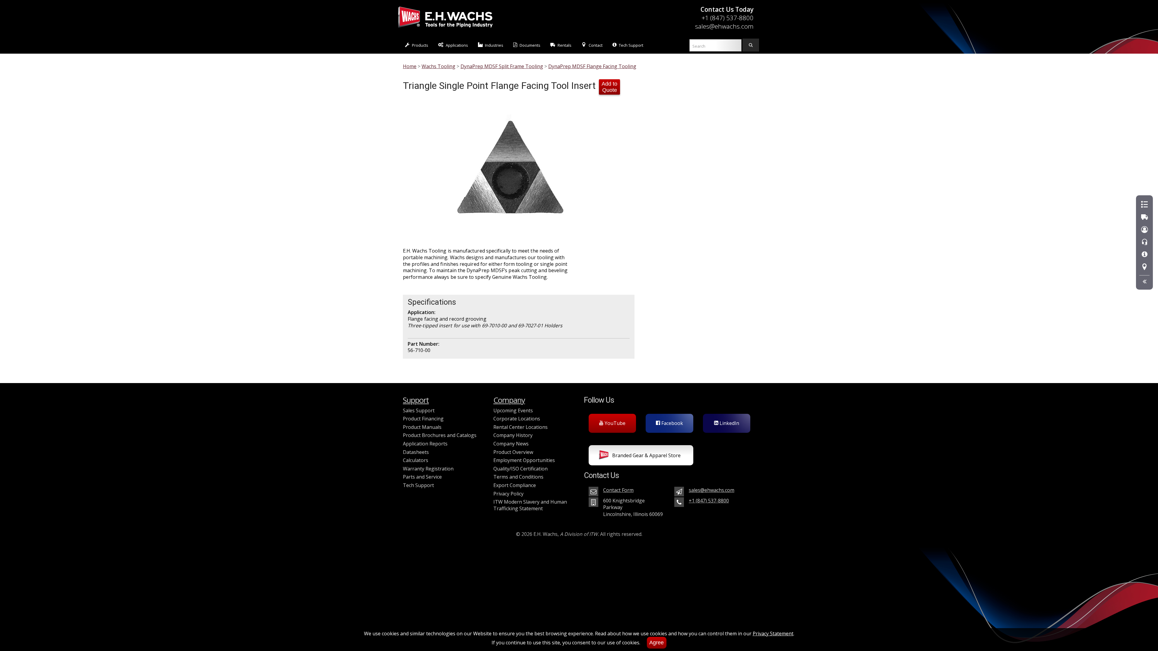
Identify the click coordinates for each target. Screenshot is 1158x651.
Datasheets (416, 452)
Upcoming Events (513, 410)
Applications (457, 45)
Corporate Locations (516, 418)
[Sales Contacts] (1144, 229)
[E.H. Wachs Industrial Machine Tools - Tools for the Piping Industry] (445, 28)
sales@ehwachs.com (724, 26)
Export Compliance (514, 485)
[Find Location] (1144, 267)
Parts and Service (422, 476)
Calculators (415, 460)
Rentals (564, 45)
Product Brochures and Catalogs (439, 435)
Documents (530, 45)
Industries (494, 45)
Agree (656, 643)
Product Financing (423, 418)
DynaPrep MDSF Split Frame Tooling (501, 66)
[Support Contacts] (1144, 242)
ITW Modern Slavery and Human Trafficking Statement (530, 505)
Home (409, 66)
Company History (513, 435)
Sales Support (419, 410)
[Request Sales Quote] (1144, 204)
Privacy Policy (508, 493)
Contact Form (618, 490)
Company (509, 400)
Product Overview (513, 452)
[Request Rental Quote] (1144, 217)
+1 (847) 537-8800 (727, 18)
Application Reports (425, 443)
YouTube (614, 423)
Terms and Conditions (518, 476)
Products (420, 45)
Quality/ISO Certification (520, 468)
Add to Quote (609, 87)
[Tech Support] (1144, 254)
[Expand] (1145, 281)
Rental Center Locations (520, 427)
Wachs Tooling (438, 66)
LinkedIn (728, 423)
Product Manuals (422, 427)
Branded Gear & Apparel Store (646, 455)
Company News (511, 443)
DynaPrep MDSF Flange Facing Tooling (592, 66)
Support (416, 400)
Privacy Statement (773, 633)
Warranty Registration (428, 468)
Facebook (671, 423)
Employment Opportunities (524, 460)
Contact (596, 45)
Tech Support (631, 45)
